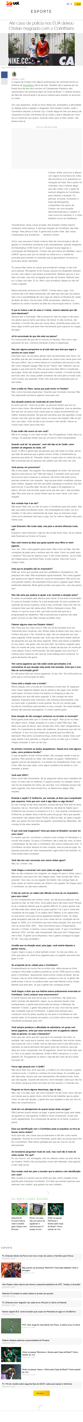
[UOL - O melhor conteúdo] (12, 4)
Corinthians (28, 85)
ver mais (40, 1393)
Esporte (41, 11)
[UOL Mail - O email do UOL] (68, 4)
